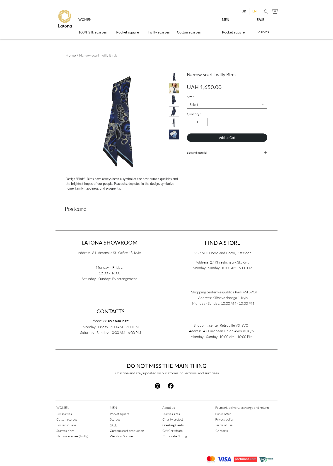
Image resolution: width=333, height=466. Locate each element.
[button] (275, 11)
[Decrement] (190, 122)
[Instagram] (157, 386)
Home (71, 55)
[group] (167, 223)
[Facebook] (171, 386)
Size (191, 97)
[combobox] (227, 105)
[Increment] (204, 122)
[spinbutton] (197, 122)
